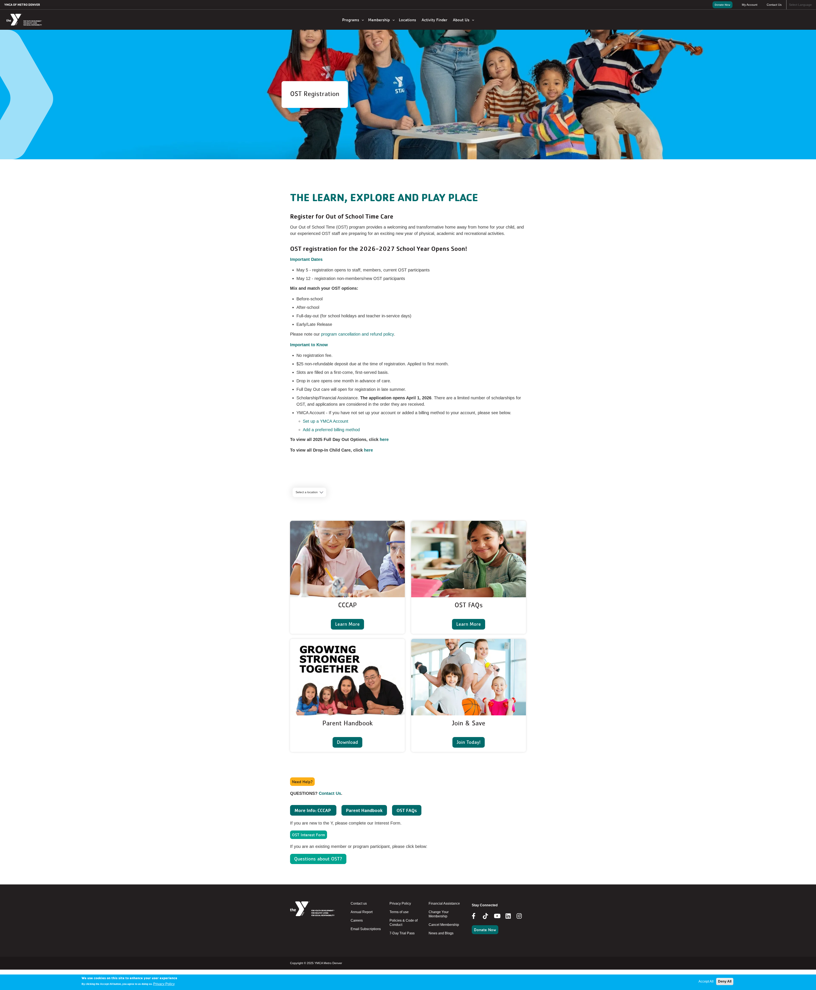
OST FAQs (407, 810)
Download (347, 742)
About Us (462, 19)
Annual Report (362, 912)
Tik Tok (486, 919)
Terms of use (399, 912)
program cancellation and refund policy (357, 334)
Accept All (706, 981)
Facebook (477, 916)
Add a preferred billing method (331, 429)
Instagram (522, 916)
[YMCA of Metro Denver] (28, 19)
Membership (380, 19)
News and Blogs (441, 933)
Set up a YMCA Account (325, 421)
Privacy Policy (400, 903)
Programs (352, 19)
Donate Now (722, 4)
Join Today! (468, 742)
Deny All (724, 981)
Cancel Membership (444, 924)
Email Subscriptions (366, 929)
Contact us (359, 903)
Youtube (497, 916)
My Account (749, 4)
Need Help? (302, 781)
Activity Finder (435, 19)
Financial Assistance (444, 903)
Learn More (347, 624)
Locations (408, 19)
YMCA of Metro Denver (22, 5)
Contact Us (774, 4)
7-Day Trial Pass (402, 933)
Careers (357, 920)
